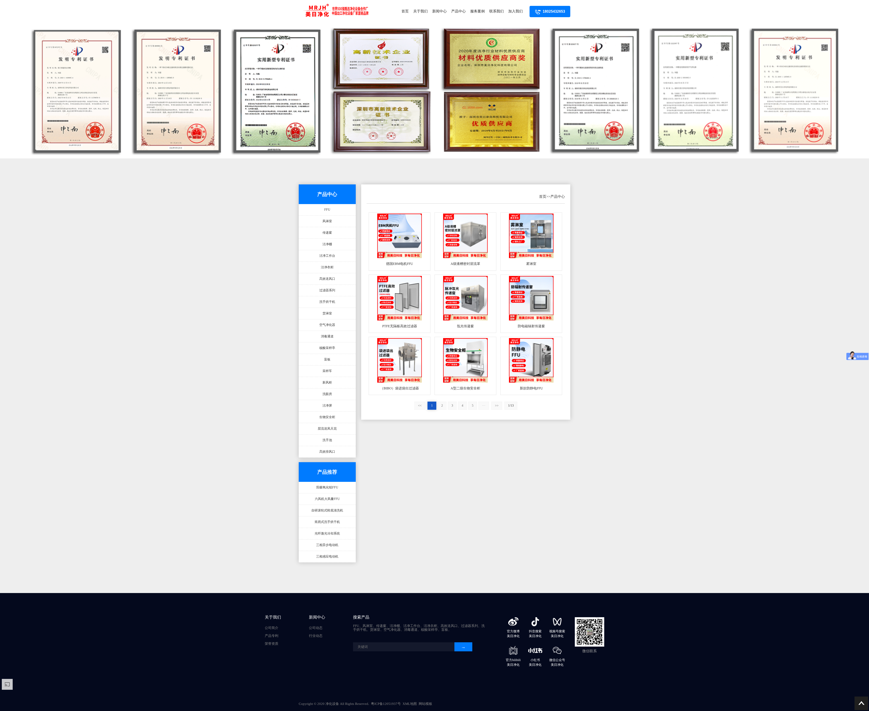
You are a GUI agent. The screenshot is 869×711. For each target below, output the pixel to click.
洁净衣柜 (327, 267)
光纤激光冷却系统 (327, 533)
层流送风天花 (327, 428)
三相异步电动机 (327, 545)
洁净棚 (327, 244)
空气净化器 (327, 325)
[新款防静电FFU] (531, 360)
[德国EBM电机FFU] (399, 236)
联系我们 (496, 11)
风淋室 (327, 221)
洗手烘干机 (327, 302)
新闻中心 (439, 11)
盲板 (327, 359)
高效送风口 (327, 278)
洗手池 (327, 440)
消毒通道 (327, 336)
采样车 (327, 371)
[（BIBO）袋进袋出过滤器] (399, 360)
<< (420, 405)
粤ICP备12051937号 (386, 704)
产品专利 (271, 636)
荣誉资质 (271, 643)
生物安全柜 (327, 417)
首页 (405, 11)
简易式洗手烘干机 (327, 522)
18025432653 (553, 11)
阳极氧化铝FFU (327, 487)
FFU (327, 209)
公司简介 (271, 628)
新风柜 (327, 382)
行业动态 (315, 636)
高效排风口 (327, 451)
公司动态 (315, 628)
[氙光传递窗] (465, 298)
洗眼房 (327, 394)
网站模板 (425, 704)
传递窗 (327, 232)
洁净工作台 (327, 255)
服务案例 (477, 11)
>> (497, 405)
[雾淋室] (531, 236)
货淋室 (327, 313)
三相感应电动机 (327, 556)
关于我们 (420, 11)
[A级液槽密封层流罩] (465, 236)
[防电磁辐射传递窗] (531, 298)
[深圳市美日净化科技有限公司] (335, 11)
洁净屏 (327, 405)
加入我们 (515, 11)
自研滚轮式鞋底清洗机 (327, 510)
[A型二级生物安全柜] (465, 360)
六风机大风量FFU (327, 499)
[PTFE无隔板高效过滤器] (399, 298)
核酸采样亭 (327, 348)
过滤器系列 (327, 290)
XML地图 (410, 704)
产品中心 (458, 11)
